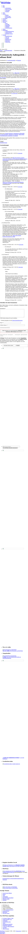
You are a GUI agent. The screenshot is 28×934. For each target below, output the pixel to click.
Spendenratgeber (8, 27)
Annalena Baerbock (9, 133)
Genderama (5, 920)
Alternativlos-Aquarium (7, 924)
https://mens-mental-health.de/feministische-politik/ (12, 236)
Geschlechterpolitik (8, 50)
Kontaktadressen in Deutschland (9, 878)
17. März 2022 (16, 72)
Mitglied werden (6, 899)
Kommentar (3, 308)
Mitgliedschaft (8, 39)
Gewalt (4, 19)
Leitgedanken (8, 8)
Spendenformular (3, 142)
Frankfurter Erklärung (7, 925)
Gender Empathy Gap (7, 919)
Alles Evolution (6, 928)
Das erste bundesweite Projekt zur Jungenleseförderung (12, 657)
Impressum (7, 40)
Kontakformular (6, 910)
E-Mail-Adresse (3, 325)
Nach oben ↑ (2, 933)
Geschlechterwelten (7, 921)
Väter (4, 12)
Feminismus (5, 30)
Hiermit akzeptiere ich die (12, 320)
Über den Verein (6, 913)
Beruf (6, 23)
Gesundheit (5, 18)
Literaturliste (5, 896)
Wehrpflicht (7, 25)
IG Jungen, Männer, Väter (8, 918)
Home (1, 50)
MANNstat (5, 20)
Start (3, 5)
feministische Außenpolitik (18, 133)
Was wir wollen (8, 9)
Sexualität (7, 24)
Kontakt (4, 34)
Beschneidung (8, 17)
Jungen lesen (7, 16)
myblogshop (2, 932)
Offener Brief (21, 134)
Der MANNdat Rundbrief (8, 897)
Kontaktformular (8, 36)
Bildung (7, 15)
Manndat (19, 60)
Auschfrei (5, 927)
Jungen (4, 13)
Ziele (4, 6)
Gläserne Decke (8, 32)
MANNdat (2, 931)
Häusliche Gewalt (9, 33)
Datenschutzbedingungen (17, 320)
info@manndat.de (9, 909)
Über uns (7, 37)
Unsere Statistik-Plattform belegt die (14, 872)
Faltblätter (7, 26)
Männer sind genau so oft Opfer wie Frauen (14, 865)
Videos (4, 29)
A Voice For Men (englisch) (8, 926)
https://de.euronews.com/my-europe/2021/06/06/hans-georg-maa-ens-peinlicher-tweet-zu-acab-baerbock (15, 159)
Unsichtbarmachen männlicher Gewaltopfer (9, 135)
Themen (4, 22)
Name (1, 322)
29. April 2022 (3, 77)
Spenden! (7, 11)
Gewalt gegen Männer (7, 893)
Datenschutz (7, 41)
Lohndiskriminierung (9, 31)
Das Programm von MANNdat (13, 650)
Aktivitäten (7, 10)
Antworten (20, 153)
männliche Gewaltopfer (13, 134)
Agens (4, 923)
